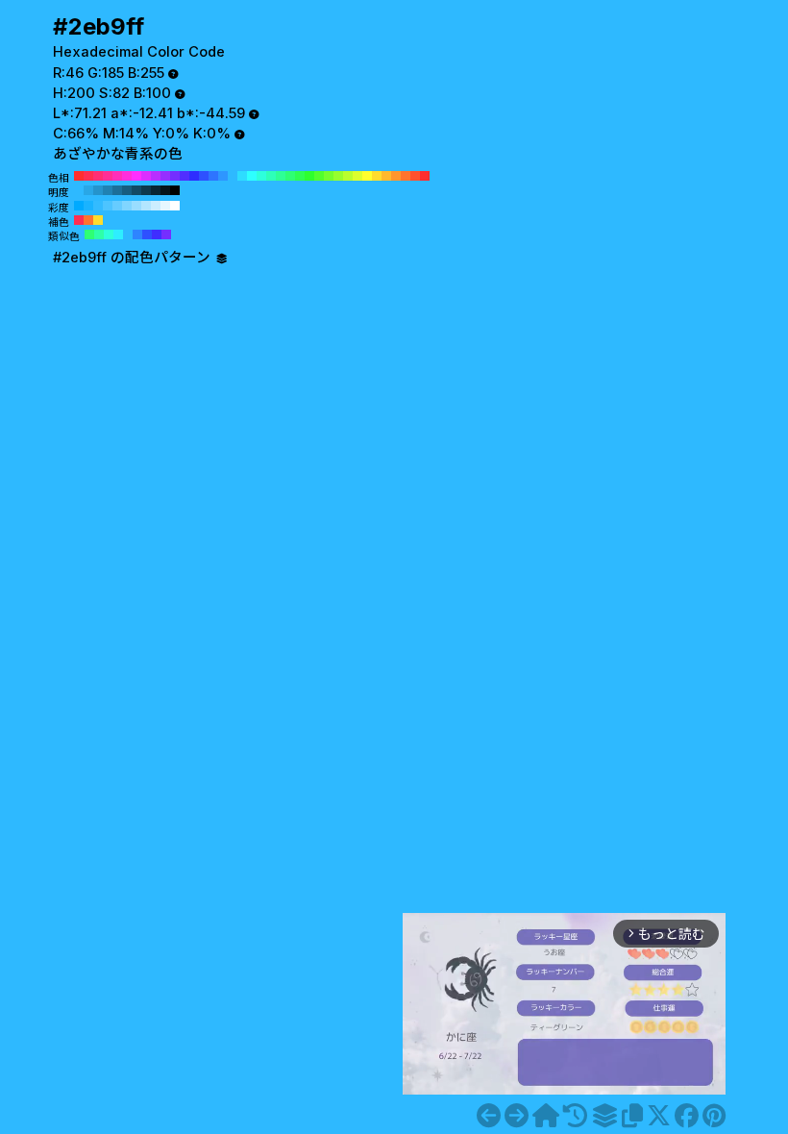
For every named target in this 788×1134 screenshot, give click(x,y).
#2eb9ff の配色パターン (133, 257)
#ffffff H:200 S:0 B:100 (175, 205)
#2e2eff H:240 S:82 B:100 (194, 176)
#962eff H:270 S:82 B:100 (165, 176)
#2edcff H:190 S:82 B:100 (242, 176)
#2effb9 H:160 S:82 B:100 (271, 176)
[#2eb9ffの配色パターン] (604, 1115)
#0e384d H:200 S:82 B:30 (146, 190)
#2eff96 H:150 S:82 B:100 (280, 176)
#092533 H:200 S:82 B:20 (155, 190)
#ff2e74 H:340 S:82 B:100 (98, 176)
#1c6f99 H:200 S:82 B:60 (117, 190)
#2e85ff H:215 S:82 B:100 (137, 234)
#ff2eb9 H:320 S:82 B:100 (117, 176)
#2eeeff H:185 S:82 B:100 (118, 234)
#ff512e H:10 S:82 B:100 (415, 176)
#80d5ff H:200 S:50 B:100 (127, 205)
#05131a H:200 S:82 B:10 (165, 190)
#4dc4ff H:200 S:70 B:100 (107, 205)
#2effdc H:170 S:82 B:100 (261, 176)
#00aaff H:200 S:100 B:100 (79, 205)
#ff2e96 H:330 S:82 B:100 (107, 176)
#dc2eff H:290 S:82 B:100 (146, 176)
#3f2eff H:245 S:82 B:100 (156, 234)
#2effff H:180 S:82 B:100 (252, 176)
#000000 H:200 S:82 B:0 (175, 190)
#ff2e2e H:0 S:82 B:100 (425, 176)
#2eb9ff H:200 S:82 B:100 (232, 176)
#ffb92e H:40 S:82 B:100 (386, 176)
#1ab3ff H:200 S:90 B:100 (88, 205)
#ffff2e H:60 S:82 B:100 (367, 176)
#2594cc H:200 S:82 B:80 (98, 190)
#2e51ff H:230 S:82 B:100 (204, 176)
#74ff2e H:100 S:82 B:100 (328, 176)
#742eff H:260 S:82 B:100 (175, 176)
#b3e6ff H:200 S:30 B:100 (146, 205)
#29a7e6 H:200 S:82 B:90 (88, 190)
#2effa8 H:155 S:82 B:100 (99, 234)
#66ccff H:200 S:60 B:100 (117, 205)
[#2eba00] (517, 1115)
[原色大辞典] (545, 1115)
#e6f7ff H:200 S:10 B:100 (165, 205)
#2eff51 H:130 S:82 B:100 (300, 176)
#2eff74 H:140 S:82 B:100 (290, 176)
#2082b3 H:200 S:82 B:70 (107, 190)
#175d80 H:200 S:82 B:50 (127, 190)
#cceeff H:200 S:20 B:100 (155, 205)
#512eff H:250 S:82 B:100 (184, 176)
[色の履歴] (575, 1115)
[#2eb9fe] (489, 1115)
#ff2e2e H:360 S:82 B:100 (79, 176)
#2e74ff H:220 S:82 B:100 (213, 176)
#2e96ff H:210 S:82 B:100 (223, 176)
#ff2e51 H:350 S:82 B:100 (88, 176)
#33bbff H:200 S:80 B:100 (98, 205)
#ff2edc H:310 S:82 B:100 (127, 176)
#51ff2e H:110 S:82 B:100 (319, 176)
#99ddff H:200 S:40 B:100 (136, 205)
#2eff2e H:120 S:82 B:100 (309, 176)
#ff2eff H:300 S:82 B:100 (136, 176)
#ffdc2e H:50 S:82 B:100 (377, 176)
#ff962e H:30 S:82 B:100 (396, 176)
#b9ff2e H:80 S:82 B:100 (348, 176)
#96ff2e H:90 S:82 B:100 (338, 176)
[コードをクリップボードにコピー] (632, 1115)
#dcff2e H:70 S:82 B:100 (357, 176)
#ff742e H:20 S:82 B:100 (405, 176)
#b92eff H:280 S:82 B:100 (155, 176)
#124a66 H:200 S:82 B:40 (136, 190)
